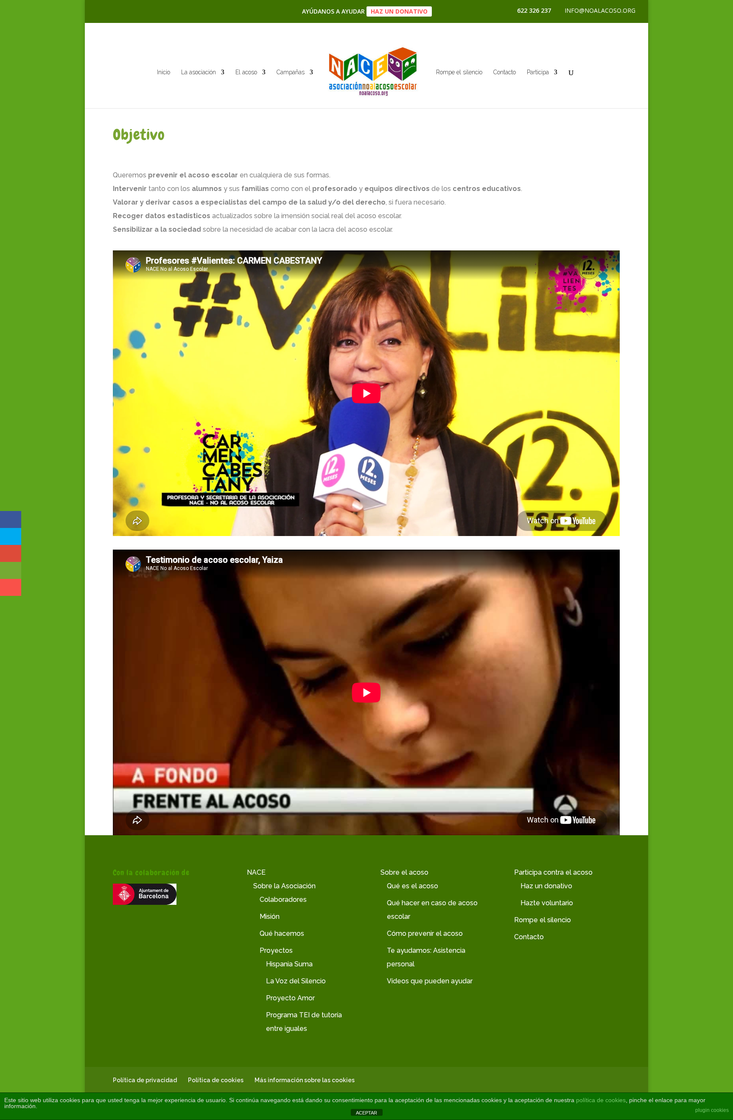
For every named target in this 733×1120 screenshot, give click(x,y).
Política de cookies (215, 1080)
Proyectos (276, 950)
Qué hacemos (282, 933)
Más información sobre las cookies (305, 1080)
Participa (538, 72)
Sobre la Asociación (284, 886)
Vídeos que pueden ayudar (430, 981)
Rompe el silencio (459, 72)
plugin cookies (712, 1110)
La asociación (198, 72)
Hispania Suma (289, 964)
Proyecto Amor (290, 998)
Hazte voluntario (546, 903)
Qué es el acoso (412, 886)
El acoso (246, 72)
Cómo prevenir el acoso (425, 933)
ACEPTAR (366, 1112)
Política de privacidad (145, 1080)
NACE (256, 872)
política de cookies (601, 1100)
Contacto (504, 72)
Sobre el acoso (404, 872)
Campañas (291, 72)
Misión (270, 916)
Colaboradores (283, 899)
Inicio (163, 72)
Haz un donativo (399, 11)
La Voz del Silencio (296, 981)
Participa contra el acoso (553, 872)
